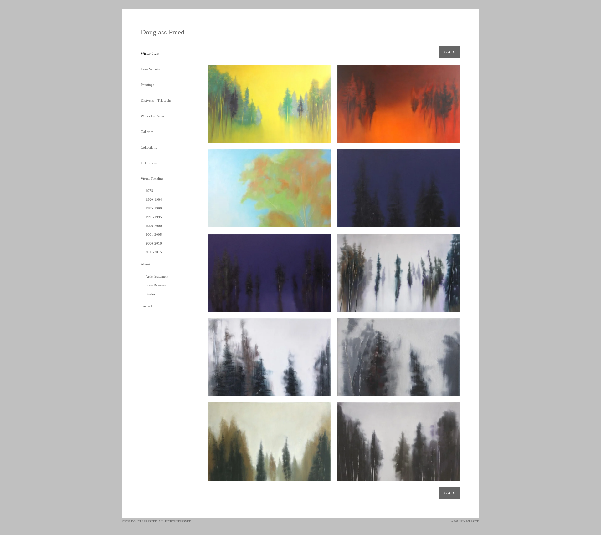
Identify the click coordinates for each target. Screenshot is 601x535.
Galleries (147, 132)
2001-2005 (154, 234)
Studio (150, 294)
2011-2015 (154, 252)
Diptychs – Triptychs (156, 100)
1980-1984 (154, 199)
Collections (149, 147)
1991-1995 (154, 217)
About (145, 264)
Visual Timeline (152, 178)
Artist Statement (157, 276)
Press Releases (156, 285)
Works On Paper (152, 116)
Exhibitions (149, 163)
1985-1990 (154, 208)
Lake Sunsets (150, 69)
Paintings (147, 85)
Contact (146, 306)
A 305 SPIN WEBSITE (465, 521)
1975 (149, 191)
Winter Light (150, 53)
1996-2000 (154, 226)
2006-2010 (154, 243)
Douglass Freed (162, 32)
